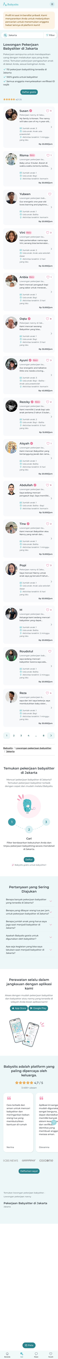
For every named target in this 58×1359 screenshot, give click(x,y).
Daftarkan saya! (29, 1171)
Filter (52, 35)
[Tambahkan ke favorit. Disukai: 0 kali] (50, 194)
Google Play (39, 1008)
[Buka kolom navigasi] (52, 4)
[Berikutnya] (51, 735)
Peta (30, 1345)
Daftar (29, 859)
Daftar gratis (29, 92)
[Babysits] (10, 4)
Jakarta (7, 1206)
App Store (20, 1008)
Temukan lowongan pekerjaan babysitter (24, 1193)
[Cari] (5, 35)
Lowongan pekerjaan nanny (17, 1196)
